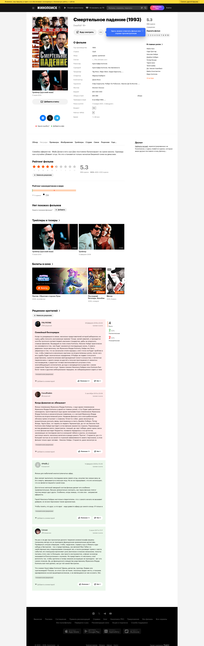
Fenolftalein (47, 393)
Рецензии (105, 142)
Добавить (61, 210)
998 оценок (151, 24)
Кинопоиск (51, 645)
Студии (89, 142)
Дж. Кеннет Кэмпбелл (154, 68)
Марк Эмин (104, 71)
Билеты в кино (41, 264)
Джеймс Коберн (152, 57)
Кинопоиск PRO (117, 618)
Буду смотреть (87, 32)
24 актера (150, 78)
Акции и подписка (120, 622)
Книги (116, 645)
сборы (139, 95)
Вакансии (38, 618)
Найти (145, 8)
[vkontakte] (43, 118)
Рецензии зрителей (45, 310)
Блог (105, 618)
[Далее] (124, 280)
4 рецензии (151, 27)
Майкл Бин (151, 48)
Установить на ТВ (96, 8)
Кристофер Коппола (99, 63)
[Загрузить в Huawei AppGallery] (112, 631)
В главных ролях (154, 44)
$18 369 (95, 95)
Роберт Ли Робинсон (112, 83)
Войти (168, 8)
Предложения (133, 618)
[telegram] (57, 118)
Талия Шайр (151, 65)
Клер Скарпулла (98, 83)
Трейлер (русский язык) (42, 92)
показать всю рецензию (44, 374)
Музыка (102, 645)
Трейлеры (79, 142)
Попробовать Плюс (157, 7)
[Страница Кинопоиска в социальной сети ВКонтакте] (93, 613)
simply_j (45, 463)
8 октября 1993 (97, 99)
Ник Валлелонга (114, 67)
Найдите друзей (141, 146)
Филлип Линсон (98, 87)
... (122, 71)
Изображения (67, 142)
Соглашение (60, 618)
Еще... (114, 142)
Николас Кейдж (152, 54)
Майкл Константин (153, 71)
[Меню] (33, 8)
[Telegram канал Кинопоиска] (104, 613)
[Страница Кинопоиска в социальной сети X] (99, 613)
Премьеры (54, 142)
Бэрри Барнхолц (115, 71)
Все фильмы (147, 618)
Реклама (48, 618)
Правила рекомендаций (79, 618)
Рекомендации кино (100, 622)
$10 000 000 (97, 91)
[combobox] (123, 8)
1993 (94, 47)
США (94, 51)
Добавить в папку (51, 102)
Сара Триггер (151, 51)
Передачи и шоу (82, 622)
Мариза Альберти (98, 75)
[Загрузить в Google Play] (92, 631)
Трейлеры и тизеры (45, 220)
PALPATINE (46, 323)
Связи (96, 142)
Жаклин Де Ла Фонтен (129, 83)
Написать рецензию (44, 174)
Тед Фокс (95, 71)
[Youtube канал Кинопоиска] (110, 613)
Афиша (109, 645)
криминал (101, 55)
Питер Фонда (151, 60)
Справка (96, 618)
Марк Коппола (152, 74)
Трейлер (82, 251)
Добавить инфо (58, 126)
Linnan (45, 530)
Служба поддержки (139, 622)
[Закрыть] (142, 30)
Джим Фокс (96, 79)
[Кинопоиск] (47, 8)
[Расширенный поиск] (142, 8)
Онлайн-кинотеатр (75, 8)
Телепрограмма (91, 645)
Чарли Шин (151, 62)
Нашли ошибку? (43, 126)
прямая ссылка (98, 325)
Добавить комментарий (46, 381)
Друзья (138, 142)
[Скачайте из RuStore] (132, 631)
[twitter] (50, 118)
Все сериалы (161, 618)
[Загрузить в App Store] (72, 631)
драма (94, 55)
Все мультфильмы (63, 622)
